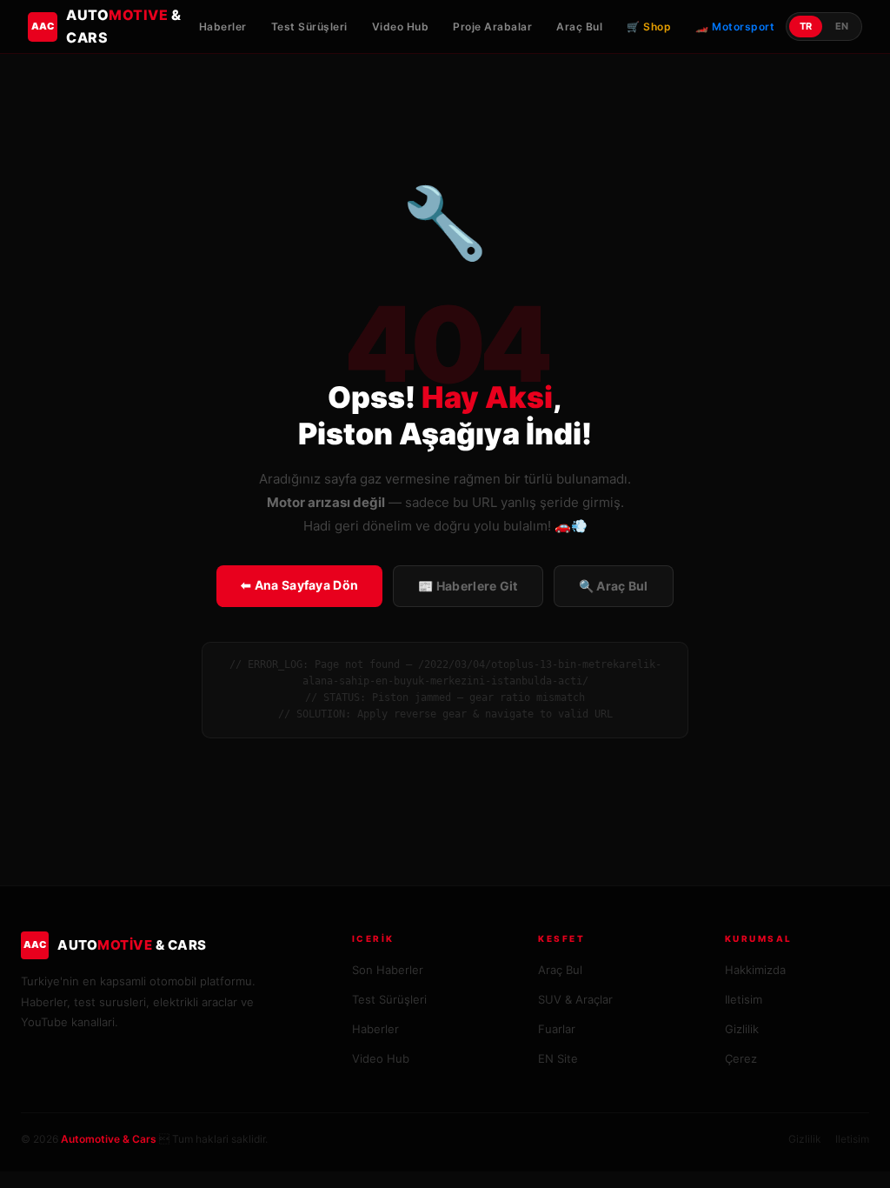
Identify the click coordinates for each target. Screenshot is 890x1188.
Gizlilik (742, 1029)
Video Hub (400, 26)
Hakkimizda (755, 970)
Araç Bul (579, 26)
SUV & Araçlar (575, 999)
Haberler (223, 26)
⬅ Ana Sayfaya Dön (299, 584)
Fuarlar (556, 1029)
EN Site (558, 1058)
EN (841, 26)
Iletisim (743, 999)
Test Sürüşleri (309, 26)
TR (806, 26)
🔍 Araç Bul (613, 585)
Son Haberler (387, 970)
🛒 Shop (649, 26)
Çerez (741, 1058)
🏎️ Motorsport (734, 26)
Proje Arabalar (492, 26)
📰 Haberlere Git (468, 585)
